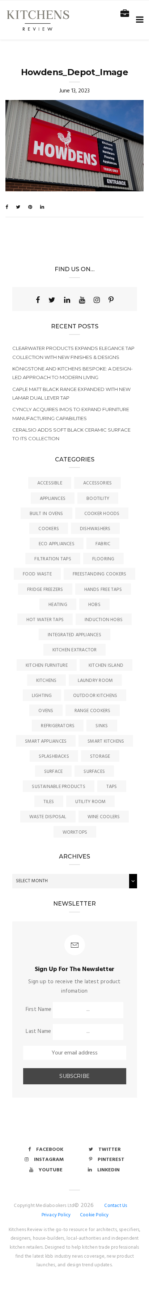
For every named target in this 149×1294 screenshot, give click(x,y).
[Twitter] (51, 300)
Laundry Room (95, 680)
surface (53, 771)
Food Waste (37, 574)
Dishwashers (95, 529)
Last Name (38, 1031)
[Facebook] (38, 300)
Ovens (45, 711)
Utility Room (90, 802)
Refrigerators (57, 726)
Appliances (52, 498)
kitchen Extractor (74, 650)
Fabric (102, 544)
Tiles (48, 802)
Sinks (101, 726)
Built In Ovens (46, 514)
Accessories (97, 483)
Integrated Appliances (74, 635)
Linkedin (108, 1170)
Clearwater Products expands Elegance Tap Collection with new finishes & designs (73, 352)
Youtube (51, 1170)
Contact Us (115, 1205)
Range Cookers (92, 711)
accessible (49, 483)
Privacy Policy (56, 1215)
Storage (100, 756)
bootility (97, 498)
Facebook (49, 1149)
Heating (57, 605)
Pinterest (111, 1160)
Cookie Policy (94, 1215)
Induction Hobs (104, 620)
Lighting (42, 696)
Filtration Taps (52, 559)
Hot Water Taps (45, 620)
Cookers (48, 529)
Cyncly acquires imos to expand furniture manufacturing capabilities (70, 413)
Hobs (94, 605)
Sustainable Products (58, 786)
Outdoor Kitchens (95, 696)
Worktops (75, 832)
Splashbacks (54, 756)
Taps (111, 786)
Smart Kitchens (106, 741)
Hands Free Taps (103, 589)
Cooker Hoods (102, 514)
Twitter (109, 1149)
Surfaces (94, 771)
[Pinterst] (111, 300)
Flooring (103, 559)
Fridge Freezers (45, 589)
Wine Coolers (104, 817)
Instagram (49, 1160)
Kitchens (46, 680)
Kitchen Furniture (47, 665)
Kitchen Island (106, 665)
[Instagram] (97, 300)
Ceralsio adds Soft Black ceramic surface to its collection (71, 434)
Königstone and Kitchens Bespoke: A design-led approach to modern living (72, 373)
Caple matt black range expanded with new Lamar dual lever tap (71, 393)
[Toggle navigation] (138, 20)
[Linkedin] (67, 300)
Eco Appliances (56, 544)
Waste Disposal (48, 817)
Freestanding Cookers (100, 574)
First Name (38, 1009)
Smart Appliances (46, 741)
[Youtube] (82, 300)
